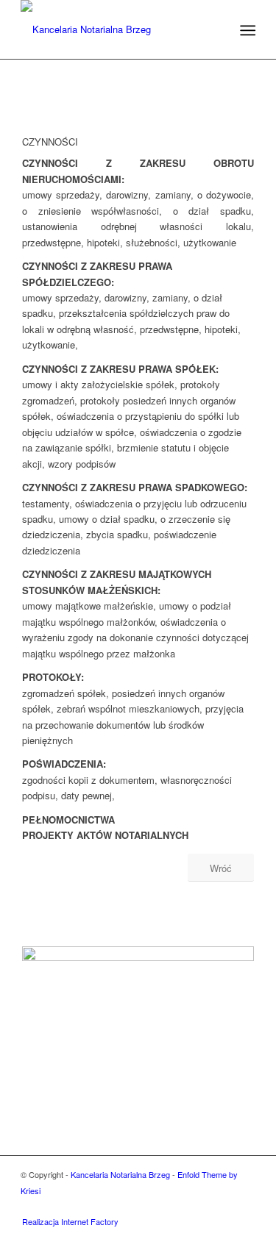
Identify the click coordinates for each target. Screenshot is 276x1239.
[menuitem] (247, 30)
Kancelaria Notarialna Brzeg (120, 1174)
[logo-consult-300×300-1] (114, 29)
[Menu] (247, 30)
